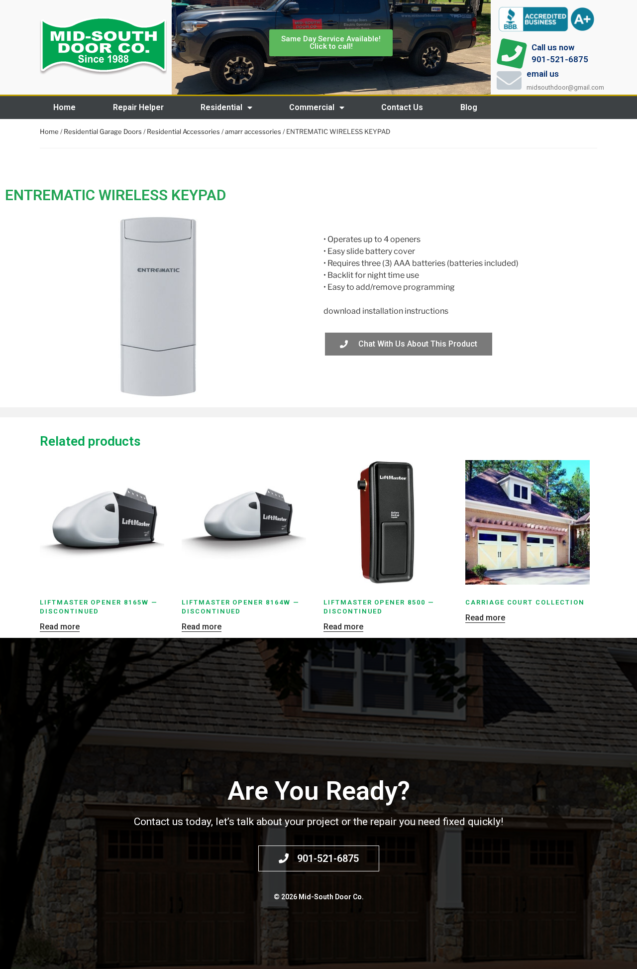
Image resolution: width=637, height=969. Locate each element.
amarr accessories (253, 131)
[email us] (509, 80)
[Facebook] (594, 107)
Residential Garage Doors (103, 131)
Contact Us (402, 107)
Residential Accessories (183, 131)
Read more (60, 626)
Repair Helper (138, 107)
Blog (468, 107)
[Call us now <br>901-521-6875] (512, 54)
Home (64, 107)
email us (543, 74)
